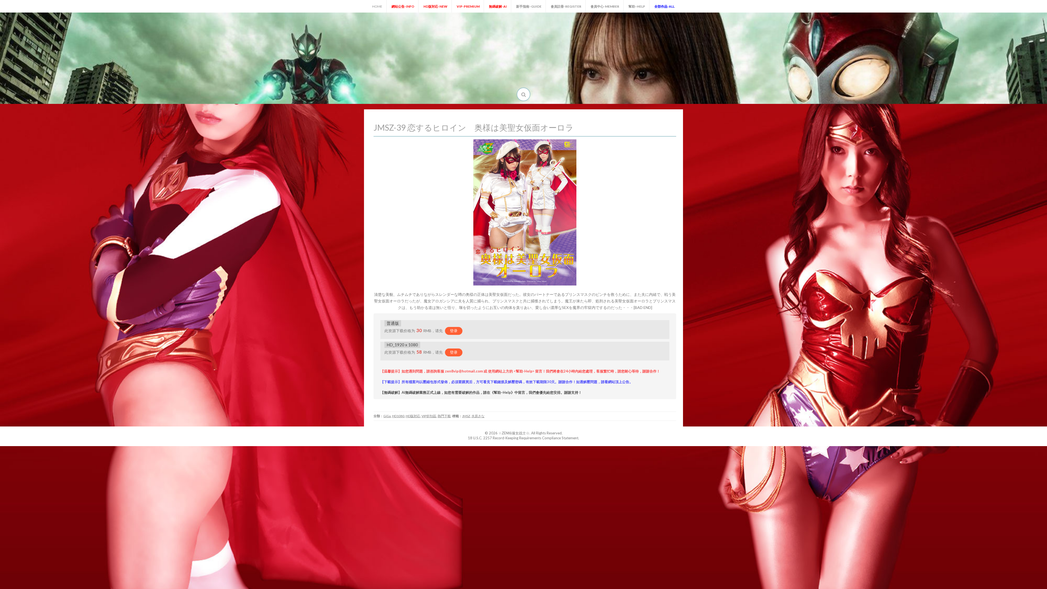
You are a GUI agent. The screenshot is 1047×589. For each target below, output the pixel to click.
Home (377, 6)
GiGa (387, 416)
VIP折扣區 (429, 416)
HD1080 (398, 416)
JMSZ (466, 416)
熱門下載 (444, 416)
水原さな (478, 416)
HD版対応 (413, 416)
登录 (454, 330)
